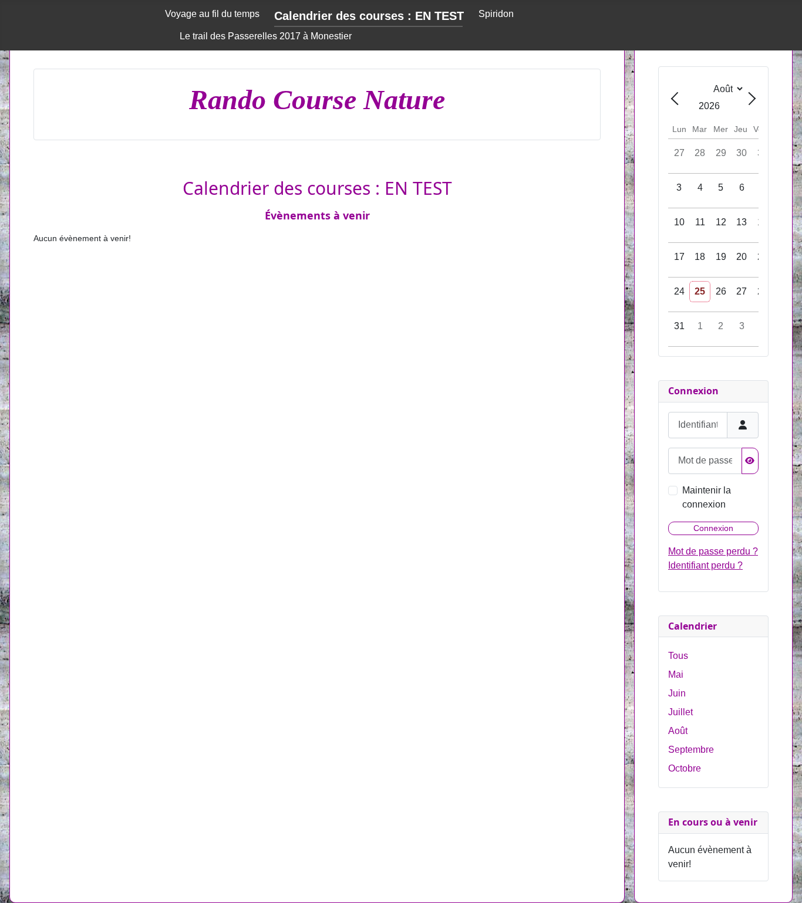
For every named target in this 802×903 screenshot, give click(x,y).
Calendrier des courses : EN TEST (369, 15)
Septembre (691, 750)
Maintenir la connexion (706, 497)
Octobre (684, 768)
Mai (675, 674)
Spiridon (496, 14)
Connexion (713, 528)
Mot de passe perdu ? (713, 551)
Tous (678, 656)
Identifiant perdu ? (705, 565)
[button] (775, 876)
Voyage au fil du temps (212, 14)
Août (678, 731)
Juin (677, 693)
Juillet (680, 712)
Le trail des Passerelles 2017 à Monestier (266, 36)
